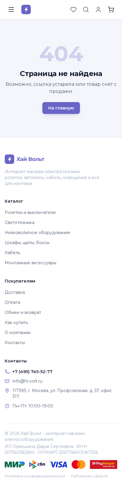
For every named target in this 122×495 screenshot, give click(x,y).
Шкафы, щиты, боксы (27, 242)
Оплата (12, 302)
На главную (61, 108)
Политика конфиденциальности (35, 476)
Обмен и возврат (23, 312)
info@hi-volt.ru (27, 381)
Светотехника (19, 222)
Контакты (15, 342)
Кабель (12, 252)
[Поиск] (86, 9)
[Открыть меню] (11, 9)
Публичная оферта (89, 476)
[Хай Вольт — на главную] (26, 9)
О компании (17, 332)
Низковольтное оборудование (37, 232)
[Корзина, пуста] (111, 9)
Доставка (15, 292)
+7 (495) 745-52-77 (32, 371)
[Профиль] (98, 9)
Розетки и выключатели (30, 212)
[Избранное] (73, 9)
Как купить (16, 322)
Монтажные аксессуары (30, 262)
